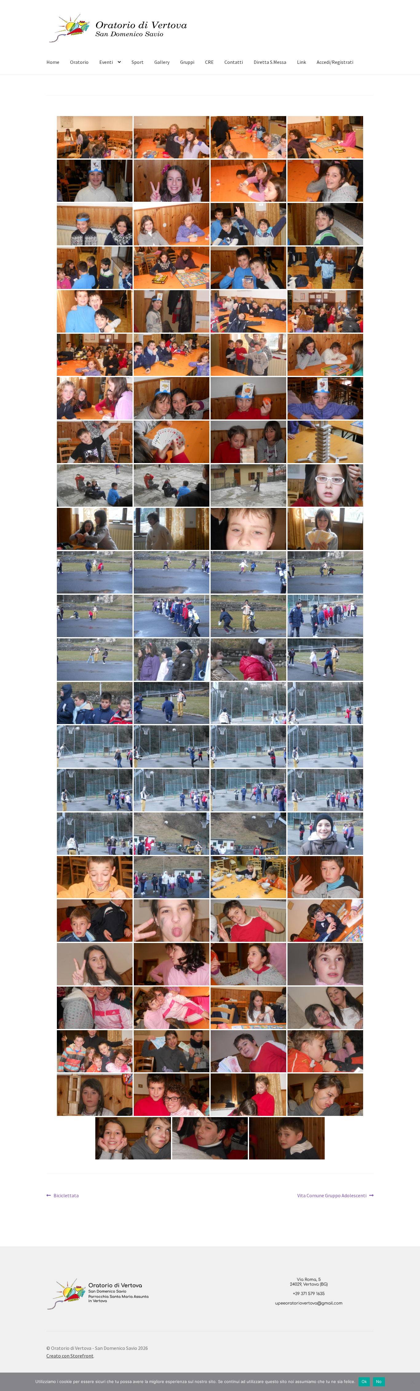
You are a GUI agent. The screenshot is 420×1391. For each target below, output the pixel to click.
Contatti (233, 62)
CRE (209, 62)
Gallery (161, 62)
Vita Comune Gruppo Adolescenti (332, 1196)
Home (52, 62)
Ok (364, 1381)
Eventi (106, 62)
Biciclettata (66, 1196)
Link (301, 62)
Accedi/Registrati (335, 62)
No (379, 1381)
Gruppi (187, 62)
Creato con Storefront (69, 1356)
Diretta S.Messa (270, 62)
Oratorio (79, 62)
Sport (138, 62)
